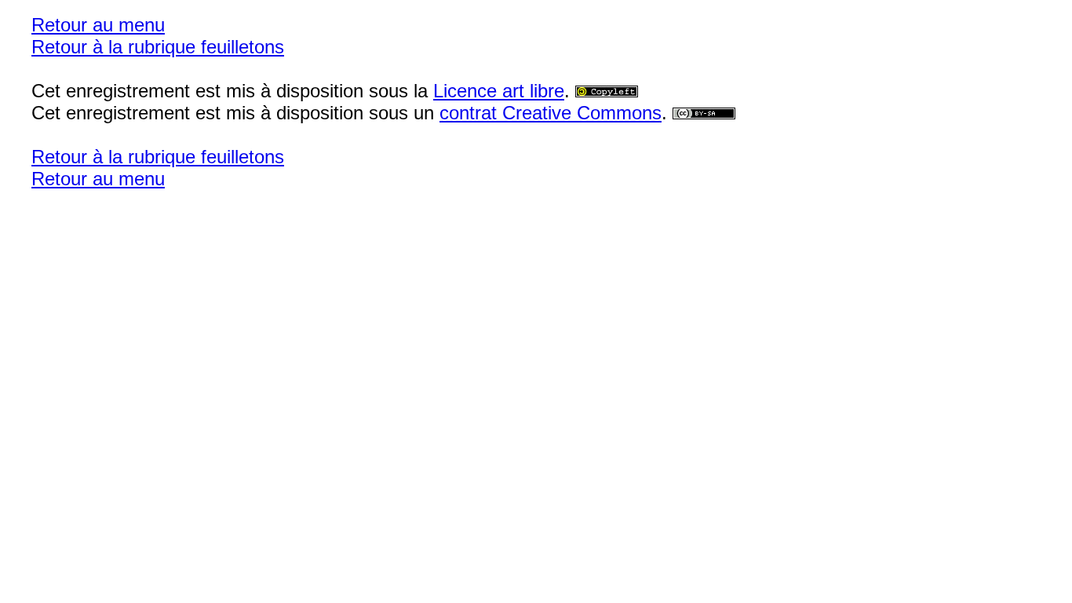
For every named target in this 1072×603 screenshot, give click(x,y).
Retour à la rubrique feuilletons (157, 46)
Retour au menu (98, 24)
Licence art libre (498, 90)
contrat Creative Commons (550, 112)
